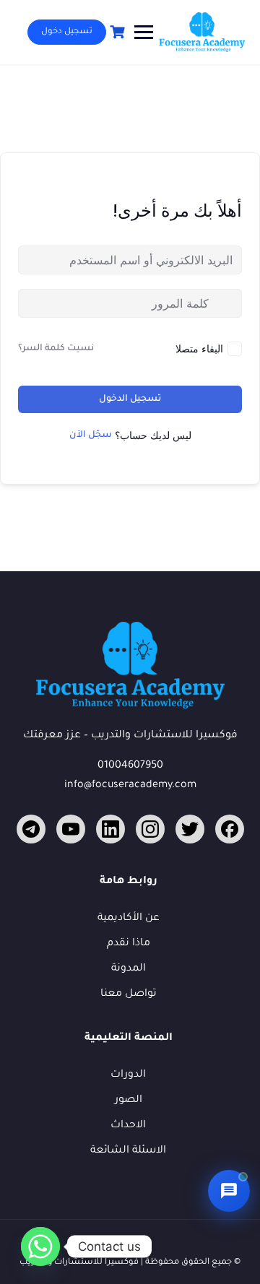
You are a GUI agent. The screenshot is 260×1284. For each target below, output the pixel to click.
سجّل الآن (90, 435)
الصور (128, 1100)
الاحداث (128, 1126)
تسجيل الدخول (130, 399)
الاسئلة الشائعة (128, 1151)
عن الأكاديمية (129, 918)
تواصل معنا (128, 994)
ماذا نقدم (128, 944)
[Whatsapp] (40, 1246)
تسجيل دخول (66, 32)
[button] (229, 1191)
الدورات (128, 1075)
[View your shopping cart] (115, 32)
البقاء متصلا (199, 348)
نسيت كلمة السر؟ (56, 349)
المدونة (128, 969)
